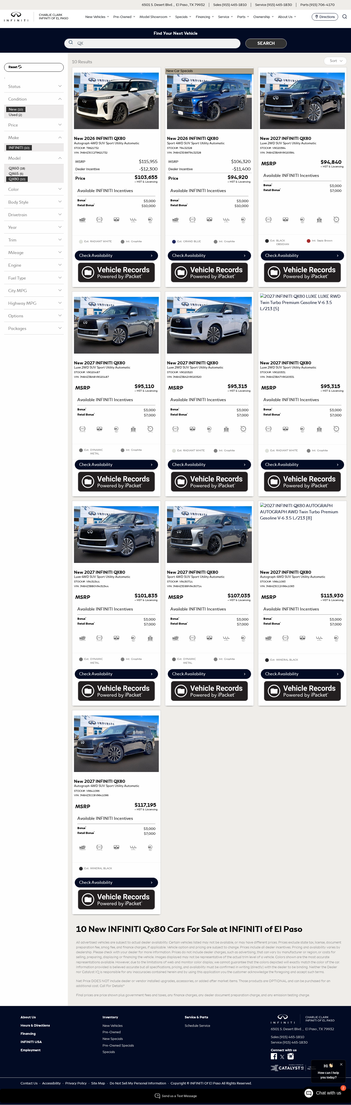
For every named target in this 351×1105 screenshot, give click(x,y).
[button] (96, 17)
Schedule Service (197, 1026)
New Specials (113, 1039)
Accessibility (51, 1083)
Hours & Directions (35, 1025)
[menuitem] (35, 109)
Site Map (98, 1083)
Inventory (110, 1017)
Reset (13, 67)
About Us (28, 1017)
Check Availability (95, 255)
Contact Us (29, 1083)
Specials (109, 1052)
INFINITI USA (31, 1042)
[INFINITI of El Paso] (36, 15)
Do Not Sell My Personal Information (138, 1083)
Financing (28, 1034)
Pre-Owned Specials (118, 1045)
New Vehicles (113, 1026)
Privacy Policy (76, 1083)
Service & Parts (196, 1017)
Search (266, 43)
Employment (31, 1050)
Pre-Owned (112, 1032)
